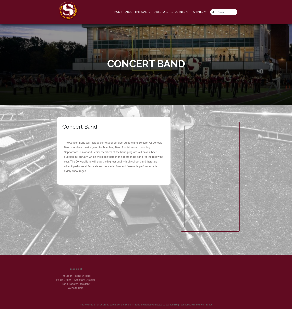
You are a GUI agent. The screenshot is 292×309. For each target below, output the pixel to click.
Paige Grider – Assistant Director (75, 279)
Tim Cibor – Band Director (75, 275)
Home (118, 12)
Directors (161, 12)
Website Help (75, 288)
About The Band (136, 12)
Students (178, 12)
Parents (197, 12)
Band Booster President (76, 284)
